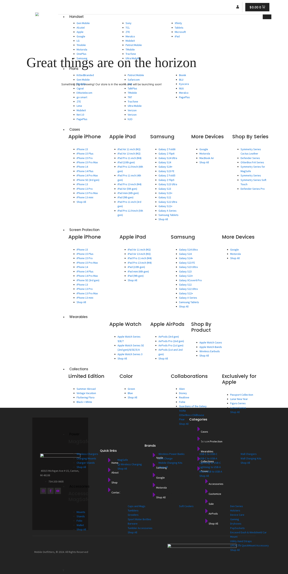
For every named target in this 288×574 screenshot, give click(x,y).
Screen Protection (84, 229)
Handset (76, 16)
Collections (78, 369)
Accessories (79, 486)
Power (74, 434)
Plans (73, 68)
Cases (74, 129)
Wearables (78, 316)
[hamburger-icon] (267, 16)
